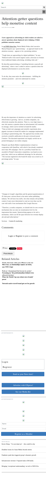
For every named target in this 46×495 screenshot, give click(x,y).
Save (20, 248)
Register (19, 236)
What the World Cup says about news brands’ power (17, 278)
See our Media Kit (23, 391)
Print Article (8, 253)
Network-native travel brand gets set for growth (18, 283)
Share (6, 248)
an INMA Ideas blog (9, 46)
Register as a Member (23, 433)
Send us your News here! (23, 374)
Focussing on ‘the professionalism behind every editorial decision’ (18, 274)
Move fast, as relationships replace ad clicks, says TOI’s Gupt (17, 266)
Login (10, 236)
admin (13, 27)
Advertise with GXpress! (23, 385)
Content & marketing (15, 221)
